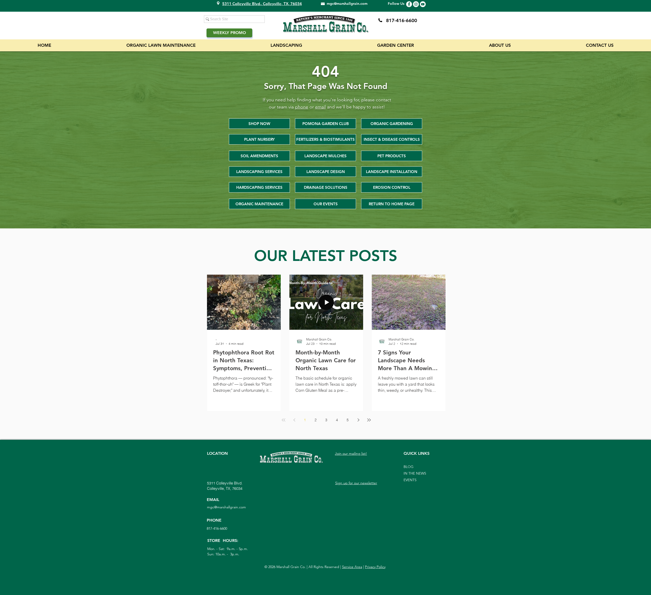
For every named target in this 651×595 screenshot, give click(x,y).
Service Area (352, 567)
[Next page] (358, 420)
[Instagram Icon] (416, 4)
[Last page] (369, 420)
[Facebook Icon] (409, 4)
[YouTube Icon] (423, 4)
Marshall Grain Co (290, 567)
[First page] (283, 420)
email (320, 107)
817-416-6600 (401, 20)
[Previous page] (294, 420)
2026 (271, 567)
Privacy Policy (375, 567)
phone (301, 107)
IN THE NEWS (415, 473)
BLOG (408, 466)
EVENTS (410, 480)
